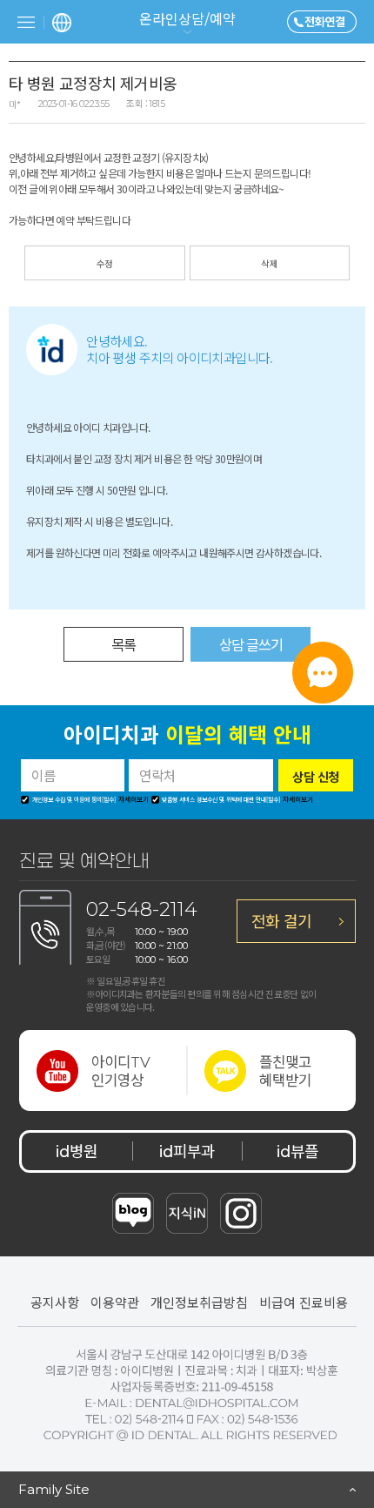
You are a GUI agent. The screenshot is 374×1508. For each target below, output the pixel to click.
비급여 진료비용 (303, 1302)
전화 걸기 (281, 920)
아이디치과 (187, 736)
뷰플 (297, 1150)
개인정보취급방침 (199, 1302)
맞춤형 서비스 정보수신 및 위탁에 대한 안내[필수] (220, 800)
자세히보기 (133, 799)
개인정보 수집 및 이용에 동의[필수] (73, 800)
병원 (76, 1150)
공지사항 (54, 1302)
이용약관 (114, 1302)
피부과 (187, 1150)
